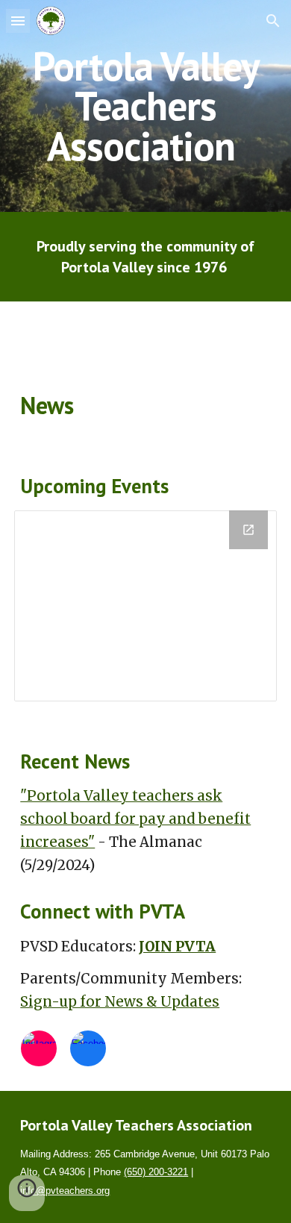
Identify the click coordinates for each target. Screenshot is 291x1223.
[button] (18, 20)
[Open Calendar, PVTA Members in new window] (248, 529)
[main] (145, 106)
